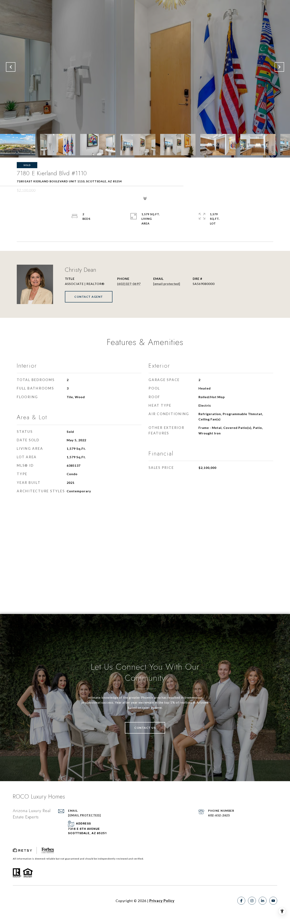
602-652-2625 (219, 815)
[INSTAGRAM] (252, 901)
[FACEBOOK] (241, 901)
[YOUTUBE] (273, 901)
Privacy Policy (162, 901)
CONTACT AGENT (88, 296)
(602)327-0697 (129, 284)
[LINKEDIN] (263, 901)
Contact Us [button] (145, 727)
